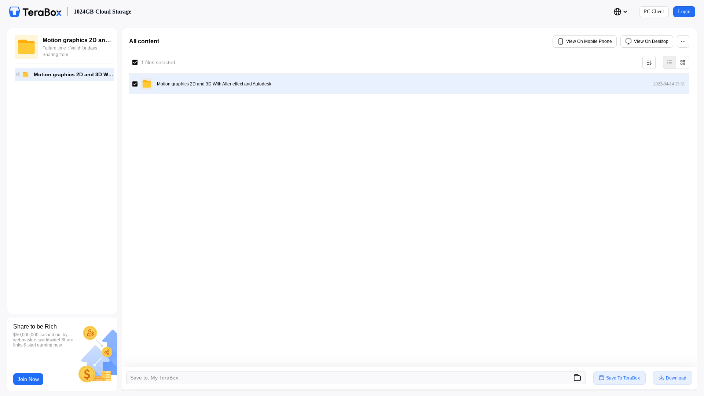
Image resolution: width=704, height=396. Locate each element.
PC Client (654, 11)
